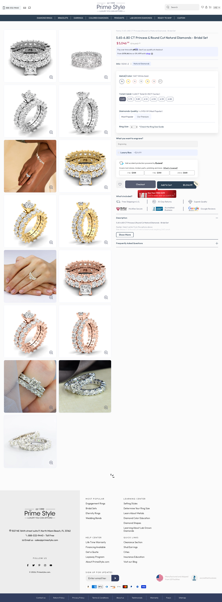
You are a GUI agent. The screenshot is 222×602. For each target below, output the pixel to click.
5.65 (123, 99)
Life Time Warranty (96, 542)
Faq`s (168, 597)
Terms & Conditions (100, 597)
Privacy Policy (78, 597)
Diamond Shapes (132, 523)
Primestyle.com (43, 572)
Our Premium (143, 116)
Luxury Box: (126, 152)
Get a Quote (92, 552)
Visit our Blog (130, 561)
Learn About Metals (134, 513)
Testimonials (137, 597)
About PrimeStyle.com (97, 561)
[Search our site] (168, 7)
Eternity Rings (93, 513)
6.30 (154, 99)
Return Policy (58, 597)
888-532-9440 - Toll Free (41, 535)
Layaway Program (95, 556)
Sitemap (182, 597)
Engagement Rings (95, 503)
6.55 (162, 99)
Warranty (154, 597)
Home (118, 31)
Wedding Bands (94, 518)
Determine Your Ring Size (137, 508)
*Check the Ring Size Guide (151, 126)
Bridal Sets (91, 508)
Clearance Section (133, 542)
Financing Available (95, 547)
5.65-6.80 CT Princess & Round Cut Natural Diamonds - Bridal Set (148, 31)
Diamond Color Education (137, 518)
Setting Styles (130, 503)
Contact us (40, 597)
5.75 (130, 99)
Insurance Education (134, 556)
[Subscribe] (115, 578)
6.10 (146, 99)
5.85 (138, 99)
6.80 (170, 99)
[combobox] (179, 7)
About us (120, 597)
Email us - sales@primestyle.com (41, 540)
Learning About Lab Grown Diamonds (137, 529)
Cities (126, 552)
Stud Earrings (131, 547)
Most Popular (127, 116)
